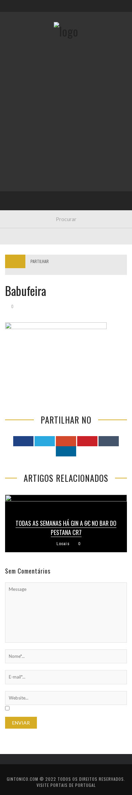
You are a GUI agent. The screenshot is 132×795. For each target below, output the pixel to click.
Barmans (20, 178)
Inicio (16, 81)
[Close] (10, 10)
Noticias (20, 164)
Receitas (20, 109)
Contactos (23, 44)
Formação (21, 192)
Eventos (19, 95)
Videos (17, 206)
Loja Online (23, 123)
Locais (17, 150)
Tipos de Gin (24, 137)
